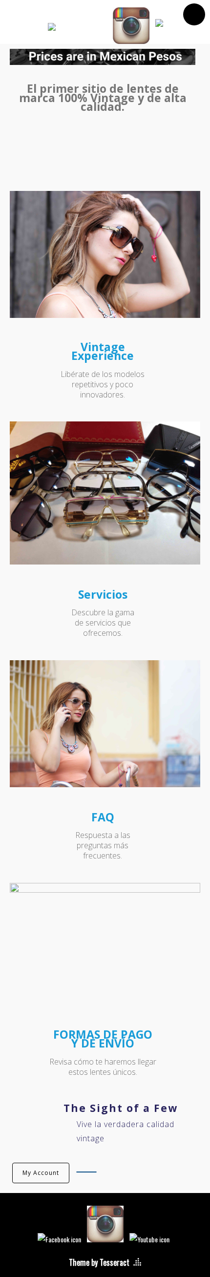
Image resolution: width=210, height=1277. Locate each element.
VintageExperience (102, 351)
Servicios (102, 594)
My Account (40, 1173)
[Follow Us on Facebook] (77, 29)
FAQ (102, 817)
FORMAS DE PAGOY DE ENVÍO (102, 1038)
